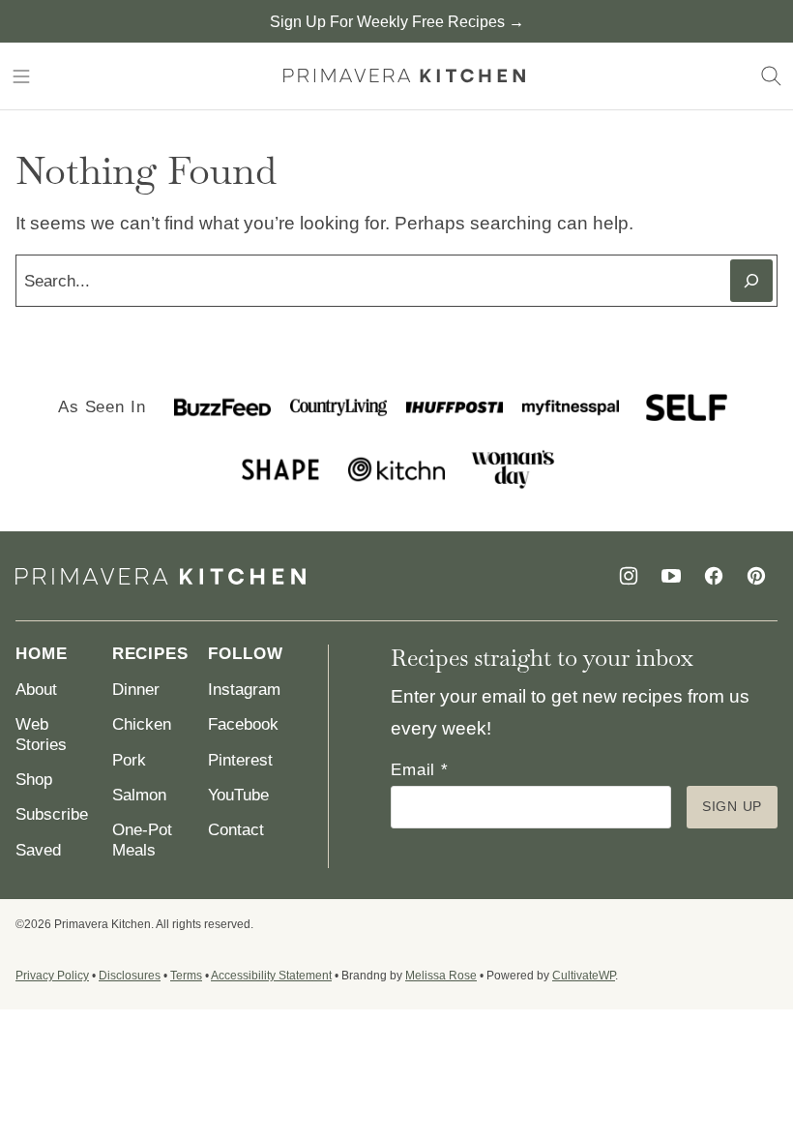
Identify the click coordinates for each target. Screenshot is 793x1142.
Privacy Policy (52, 975)
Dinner (136, 689)
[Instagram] (628, 576)
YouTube (238, 795)
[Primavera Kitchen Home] (404, 76)
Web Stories (41, 734)
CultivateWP (583, 975)
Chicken (141, 724)
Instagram (244, 689)
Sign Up (732, 806)
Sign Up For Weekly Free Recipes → (397, 22)
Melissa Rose (441, 975)
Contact (236, 830)
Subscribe (51, 814)
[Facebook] (713, 576)
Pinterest (240, 760)
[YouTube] (671, 576)
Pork (129, 760)
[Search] (771, 76)
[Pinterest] (756, 576)
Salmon (139, 795)
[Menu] (21, 76)
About (36, 689)
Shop (33, 779)
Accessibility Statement (271, 975)
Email (420, 770)
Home (41, 654)
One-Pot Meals (142, 839)
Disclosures (130, 975)
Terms (186, 975)
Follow (245, 654)
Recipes (150, 654)
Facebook (243, 724)
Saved (38, 850)
